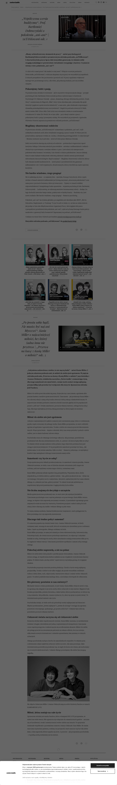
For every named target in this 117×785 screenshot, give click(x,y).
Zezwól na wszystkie (103, 765)
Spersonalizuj (102, 771)
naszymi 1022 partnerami (35, 767)
